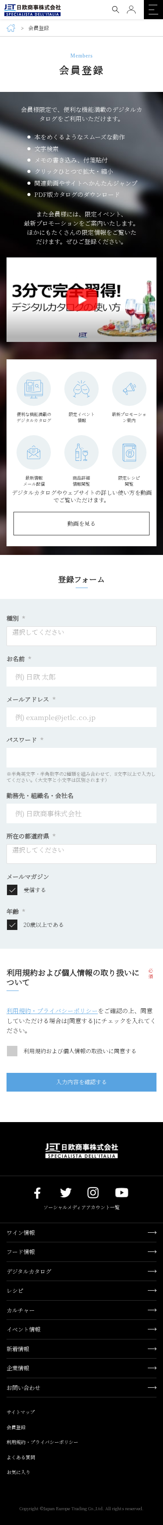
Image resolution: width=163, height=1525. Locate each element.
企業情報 (18, 1368)
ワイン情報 (21, 1232)
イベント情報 (23, 1329)
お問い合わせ (23, 1387)
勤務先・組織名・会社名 (40, 795)
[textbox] (84, 632)
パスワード (25, 739)
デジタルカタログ (29, 1271)
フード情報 (21, 1252)
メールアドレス (31, 699)
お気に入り (18, 1471)
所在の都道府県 (31, 836)
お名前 (19, 658)
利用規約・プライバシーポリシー (52, 1010)
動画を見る (81, 523)
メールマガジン (28, 876)
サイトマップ (21, 1411)
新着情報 (18, 1349)
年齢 (16, 911)
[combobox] (81, 636)
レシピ (15, 1290)
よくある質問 (21, 1457)
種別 (16, 618)
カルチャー (21, 1310)
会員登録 (16, 1427)
